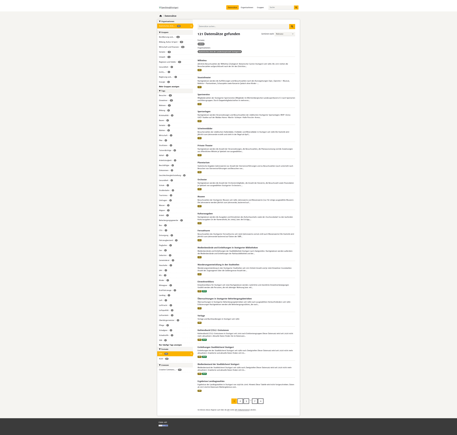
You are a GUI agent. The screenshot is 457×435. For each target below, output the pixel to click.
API (228, 410)
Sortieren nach (267, 34)
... (250, 400)
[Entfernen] (202, 44)
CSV (199, 70)
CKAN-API (163, 422)
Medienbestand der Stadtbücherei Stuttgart (218, 364)
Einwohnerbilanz (206, 281)
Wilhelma (202, 60)
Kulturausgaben (205, 213)
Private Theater (205, 145)
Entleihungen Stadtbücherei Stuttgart (216, 347)
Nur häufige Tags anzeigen (170, 345)
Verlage (201, 315)
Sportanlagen (204, 111)
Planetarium (204, 162)
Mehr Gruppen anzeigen (169, 87)
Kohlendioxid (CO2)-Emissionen (213, 330)
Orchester (202, 179)
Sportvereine (204, 94)
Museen (201, 196)
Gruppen (260, 7)
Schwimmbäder (205, 128)
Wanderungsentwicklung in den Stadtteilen (218, 264)
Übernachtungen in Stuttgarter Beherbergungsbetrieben (225, 298)
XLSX (204, 291)
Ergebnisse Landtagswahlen (211, 381)
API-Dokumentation (242, 410)
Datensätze (232, 7)
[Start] (160, 16)
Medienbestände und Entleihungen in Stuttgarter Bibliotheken (228, 247)
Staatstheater (204, 77)
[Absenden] (296, 7)
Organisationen (247, 7)
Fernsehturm (204, 230)
